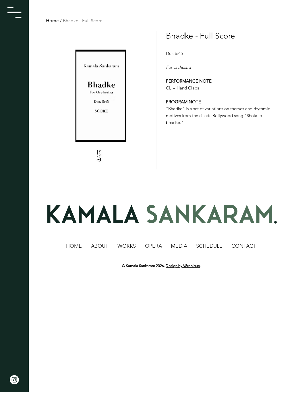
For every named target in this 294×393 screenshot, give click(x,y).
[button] (14, 12)
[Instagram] (14, 379)
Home (52, 20)
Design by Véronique (183, 266)
